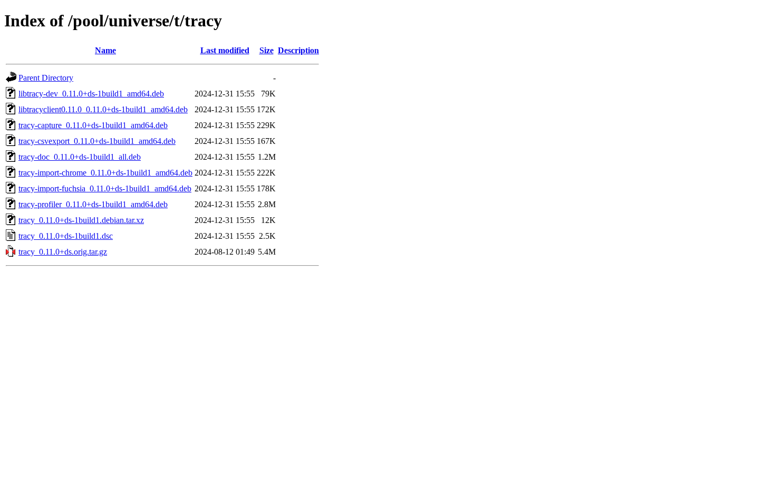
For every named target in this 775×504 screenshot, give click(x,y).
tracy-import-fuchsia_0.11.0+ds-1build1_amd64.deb (104, 188)
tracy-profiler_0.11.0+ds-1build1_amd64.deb (93, 204)
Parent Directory (45, 77)
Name (105, 50)
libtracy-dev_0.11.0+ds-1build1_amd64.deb (91, 93)
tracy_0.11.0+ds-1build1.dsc (65, 235)
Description (298, 50)
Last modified (224, 50)
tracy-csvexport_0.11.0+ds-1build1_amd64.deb (97, 141)
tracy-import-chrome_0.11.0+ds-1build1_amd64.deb (105, 172)
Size (266, 50)
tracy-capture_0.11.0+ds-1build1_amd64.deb (93, 125)
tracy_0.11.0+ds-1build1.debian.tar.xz (81, 220)
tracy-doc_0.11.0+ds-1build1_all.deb (79, 156)
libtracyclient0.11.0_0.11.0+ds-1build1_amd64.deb (103, 109)
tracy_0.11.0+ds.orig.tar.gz (62, 251)
